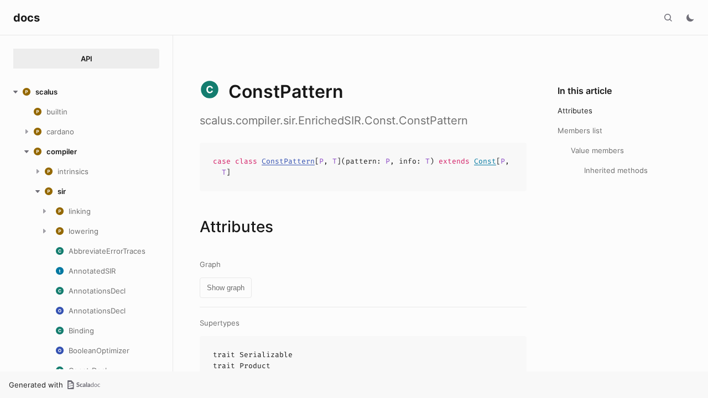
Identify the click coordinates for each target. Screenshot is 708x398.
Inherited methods (616, 170)
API (86, 58)
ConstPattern (288, 161)
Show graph (225, 288)
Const (485, 161)
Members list (580, 130)
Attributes (575, 110)
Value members (597, 150)
